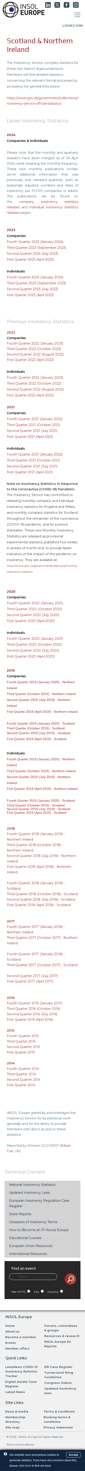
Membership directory (15, 1419)
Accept (73, 1454)
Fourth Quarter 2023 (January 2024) (35, 277)
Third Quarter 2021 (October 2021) (33, 425)
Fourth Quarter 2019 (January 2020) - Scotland (41, 723)
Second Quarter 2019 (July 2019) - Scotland (38, 733)
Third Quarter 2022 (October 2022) (34, 349)
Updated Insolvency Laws (29, 1193)
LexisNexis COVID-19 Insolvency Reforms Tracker (21, 1371)
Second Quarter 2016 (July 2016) (32, 1014)
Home (10, 1325)
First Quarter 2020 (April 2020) (31, 621)
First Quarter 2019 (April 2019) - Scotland (36, 739)
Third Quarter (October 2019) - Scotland (36, 728)
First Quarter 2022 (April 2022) (30, 360)
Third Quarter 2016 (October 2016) (33, 1009)
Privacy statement (58, 1427)
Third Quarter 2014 (21, 1074)
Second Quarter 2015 (23, 1047)
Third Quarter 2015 (21, 1041)
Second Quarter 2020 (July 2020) (33, 615)
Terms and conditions (20, 1444)
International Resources (28, 1254)
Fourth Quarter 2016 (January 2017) (34, 1003)
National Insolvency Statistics (32, 1185)
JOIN (79, 25)
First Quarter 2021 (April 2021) (30, 437)
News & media (16, 1411)
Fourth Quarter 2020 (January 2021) (35, 603)
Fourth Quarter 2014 (23, 1069)
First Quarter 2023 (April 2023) (30, 259)
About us (12, 1331)
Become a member (20, 1337)
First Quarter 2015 (21, 1052)
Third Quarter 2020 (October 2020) (34, 609)
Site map (12, 1427)
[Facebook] (66, 7)
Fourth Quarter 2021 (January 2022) (35, 419)
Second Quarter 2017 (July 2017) (32, 976)
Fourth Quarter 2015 (23, 1036)
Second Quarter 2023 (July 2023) (32, 254)
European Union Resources (30, 1246)
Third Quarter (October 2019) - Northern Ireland (41, 694)
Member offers (17, 1348)
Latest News (15, 1392)
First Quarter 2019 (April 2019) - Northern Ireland (42, 711)
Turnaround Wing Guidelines (58, 1375)
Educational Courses (25, 1238)
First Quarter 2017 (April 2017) (30, 981)
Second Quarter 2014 (23, 1080)
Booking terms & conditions (57, 1419)
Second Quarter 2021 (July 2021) (32, 431)
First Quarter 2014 (21, 1085)
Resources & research (62, 1336)
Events (10, 1343)
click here (25, 1465)
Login (68, 25)
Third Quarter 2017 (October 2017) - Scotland (42, 965)
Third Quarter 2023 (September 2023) (36, 248)
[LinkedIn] (48, 7)
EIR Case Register (58, 1367)
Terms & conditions (59, 1411)
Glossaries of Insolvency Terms (33, 1222)
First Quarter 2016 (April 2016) (30, 1020)
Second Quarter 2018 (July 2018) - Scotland (41, 899)
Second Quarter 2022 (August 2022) (35, 354)
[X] (57, 7)
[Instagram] (76, 7)
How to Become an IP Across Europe (39, 1230)
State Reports (20, 1214)
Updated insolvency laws (60, 1391)
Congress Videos (58, 1383)
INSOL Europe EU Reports (57, 1344)
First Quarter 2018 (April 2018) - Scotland (38, 905)
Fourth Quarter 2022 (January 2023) (35, 343)
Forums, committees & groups (60, 1328)
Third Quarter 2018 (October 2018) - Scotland (42, 894)
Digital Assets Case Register (21, 1384)
